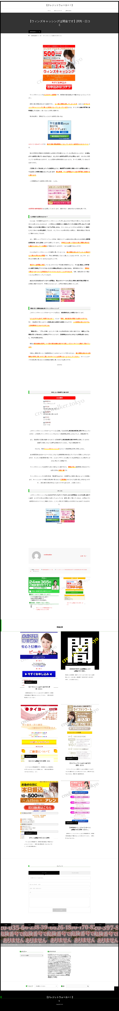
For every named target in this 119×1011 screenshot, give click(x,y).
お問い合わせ (68, 10)
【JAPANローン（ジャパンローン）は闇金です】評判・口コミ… (80, 828)
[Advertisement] (59, 375)
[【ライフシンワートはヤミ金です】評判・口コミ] (80, 734)
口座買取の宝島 (59, 964)
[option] (19, 935)
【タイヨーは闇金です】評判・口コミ (39, 762)
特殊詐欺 (56, 970)
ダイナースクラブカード (62, 959)
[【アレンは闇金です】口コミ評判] (39, 810)
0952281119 (62, 954)
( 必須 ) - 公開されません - (36, 888)
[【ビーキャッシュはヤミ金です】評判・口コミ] (39, 659)
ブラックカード (58, 960)
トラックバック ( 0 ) (75, 872)
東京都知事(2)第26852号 (63, 969)
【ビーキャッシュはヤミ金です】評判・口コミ (39, 688)
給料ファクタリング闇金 (57, 972)
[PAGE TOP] (116, 988)
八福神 (51, 962)
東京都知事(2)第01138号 (53, 969)
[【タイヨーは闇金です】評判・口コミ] (39, 733)
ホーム (49, 10)
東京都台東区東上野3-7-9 (69, 569)
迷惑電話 (54, 973)
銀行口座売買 (52, 975)
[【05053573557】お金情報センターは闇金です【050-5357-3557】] (80, 650)
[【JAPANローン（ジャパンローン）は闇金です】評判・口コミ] (80, 804)
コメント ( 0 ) (44, 872)
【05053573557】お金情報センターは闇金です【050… (80, 670)
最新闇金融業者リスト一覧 (35, 31)
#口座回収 (51, 954)
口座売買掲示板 (65, 962)
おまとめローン (55, 955)
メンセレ (64, 960)
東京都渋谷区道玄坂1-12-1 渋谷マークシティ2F (59, 967)
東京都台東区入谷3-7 (55, 966)
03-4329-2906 (57, 954)
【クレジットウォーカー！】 (59, 5)
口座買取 (51, 964)
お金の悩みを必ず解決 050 (59, 956)
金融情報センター (63, 973)
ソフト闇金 (53, 959)
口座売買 (57, 963)
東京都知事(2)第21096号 (79, 569)
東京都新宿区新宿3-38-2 (52, 966)
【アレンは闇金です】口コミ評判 (39, 838)
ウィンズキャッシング (60, 569)
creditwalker (48, 554)
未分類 (12, 924)
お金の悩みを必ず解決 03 (63, 955)
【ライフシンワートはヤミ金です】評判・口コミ (80, 764)
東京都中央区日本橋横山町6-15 (56, 965)
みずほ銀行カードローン (57, 958)
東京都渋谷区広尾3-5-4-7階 (62, 966)
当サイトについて (58, 10)
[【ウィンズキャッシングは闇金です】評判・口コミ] (44, 592)
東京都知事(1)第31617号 (56, 968)
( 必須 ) (35, 884)
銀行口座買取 (61, 975)
